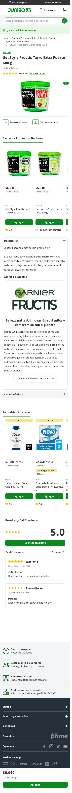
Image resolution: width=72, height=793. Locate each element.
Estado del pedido (53, 2)
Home (6, 38)
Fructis (7, 52)
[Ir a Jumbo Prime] (59, 736)
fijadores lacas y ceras (17, 41)
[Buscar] (64, 21)
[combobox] (35, 20)
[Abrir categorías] (5, 10)
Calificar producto (35, 543)
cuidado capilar (48, 38)
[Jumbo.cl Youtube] (65, 746)
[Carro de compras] (65, 10)
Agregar (35, 785)
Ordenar (57, 552)
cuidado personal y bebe (24, 38)
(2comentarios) (37, 73)
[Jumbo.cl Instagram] (51, 746)
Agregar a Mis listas (18, 122)
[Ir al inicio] (19, 10)
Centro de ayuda (19, 2)
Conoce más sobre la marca (33, 378)
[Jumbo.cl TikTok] (58, 746)
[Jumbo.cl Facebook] (44, 746)
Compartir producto (49, 122)
